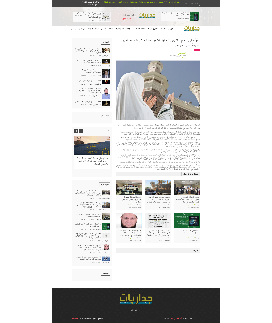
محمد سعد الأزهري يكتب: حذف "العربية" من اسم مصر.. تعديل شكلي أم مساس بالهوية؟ (88, 90)
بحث (197, 4)
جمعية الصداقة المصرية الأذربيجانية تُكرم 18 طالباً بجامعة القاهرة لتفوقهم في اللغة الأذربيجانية (187, 201)
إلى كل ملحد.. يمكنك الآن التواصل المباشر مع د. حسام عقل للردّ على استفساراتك (93, 157)
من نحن (166, 318)
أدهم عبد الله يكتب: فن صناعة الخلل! (88, 101)
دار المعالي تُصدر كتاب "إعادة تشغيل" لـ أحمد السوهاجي (175, 14)
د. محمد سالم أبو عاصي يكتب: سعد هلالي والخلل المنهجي (88, 71)
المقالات (106, 42)
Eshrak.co (75, 318)
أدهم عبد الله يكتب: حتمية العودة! (89, 80)
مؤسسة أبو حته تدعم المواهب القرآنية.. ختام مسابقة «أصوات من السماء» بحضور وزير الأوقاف (163, 2)
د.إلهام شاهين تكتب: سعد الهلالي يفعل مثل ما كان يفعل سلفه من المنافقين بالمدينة (87, 50)
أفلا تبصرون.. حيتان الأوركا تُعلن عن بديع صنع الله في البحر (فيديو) (88, 258)
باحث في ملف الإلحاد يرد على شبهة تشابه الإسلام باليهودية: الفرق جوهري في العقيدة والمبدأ (88, 15)
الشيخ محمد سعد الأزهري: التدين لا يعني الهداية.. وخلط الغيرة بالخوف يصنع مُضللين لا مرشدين (129, 233)
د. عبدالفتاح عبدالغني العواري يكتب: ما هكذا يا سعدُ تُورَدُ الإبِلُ (88, 61)
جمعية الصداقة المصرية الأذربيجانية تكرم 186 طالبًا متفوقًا (109, 2)
